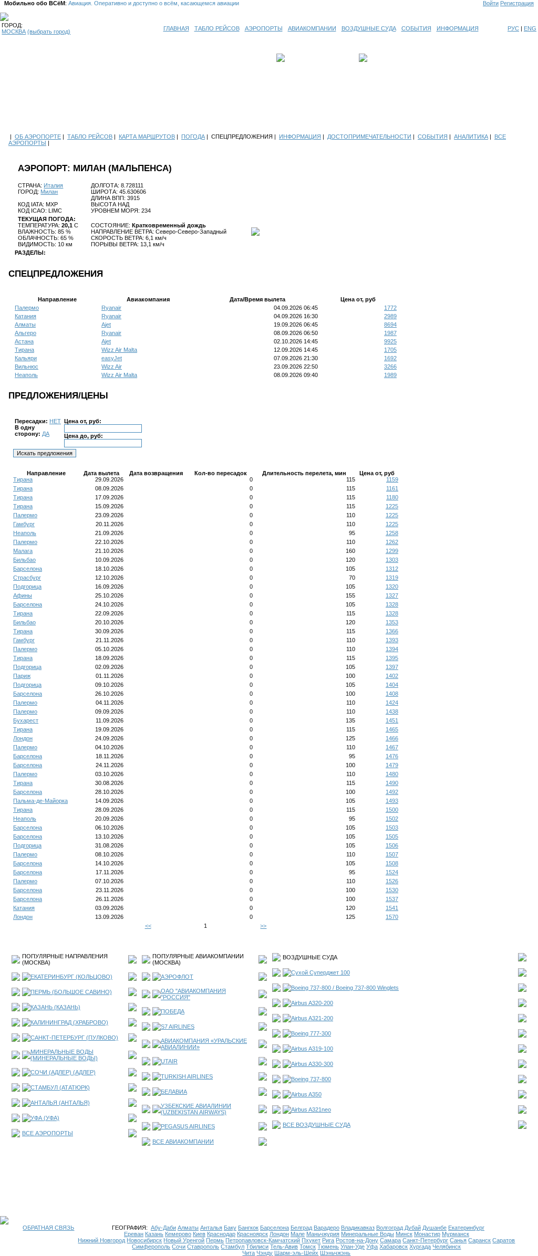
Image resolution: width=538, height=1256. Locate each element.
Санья (458, 1240)
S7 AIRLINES (177, 1026)
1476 (392, 756)
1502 (392, 818)
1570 (392, 917)
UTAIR (169, 1061)
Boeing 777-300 (311, 1033)
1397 (392, 667)
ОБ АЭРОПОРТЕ (38, 136)
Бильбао (24, 560)
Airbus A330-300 (312, 1064)
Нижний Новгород (101, 1240)
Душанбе (434, 1227)
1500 (392, 810)
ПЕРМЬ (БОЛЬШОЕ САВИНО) (71, 992)
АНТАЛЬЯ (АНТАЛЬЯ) (60, 1103)
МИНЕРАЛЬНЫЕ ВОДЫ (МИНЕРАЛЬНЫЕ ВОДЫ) (64, 1055)
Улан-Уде (352, 1246)
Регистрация (517, 3)
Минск (404, 1234)
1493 (392, 801)
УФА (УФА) (44, 1118)
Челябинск (446, 1246)
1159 (392, 479)
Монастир (427, 1234)
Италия (53, 185)
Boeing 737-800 (311, 1079)
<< (148, 926)
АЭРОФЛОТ (177, 977)
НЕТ (55, 421)
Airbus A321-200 (312, 1018)
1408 (392, 693)
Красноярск (252, 1234)
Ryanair (111, 308)
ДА (45, 434)
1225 (392, 506)
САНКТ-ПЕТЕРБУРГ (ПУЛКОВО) (74, 1037)
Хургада (420, 1246)
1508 (392, 863)
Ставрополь (203, 1246)
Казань (154, 1234)
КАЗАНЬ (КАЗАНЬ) (55, 1007)
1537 (392, 899)
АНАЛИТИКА (471, 136)
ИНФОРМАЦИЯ (458, 28)
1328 (392, 604)
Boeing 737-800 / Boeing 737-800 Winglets (345, 988)
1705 (390, 350)
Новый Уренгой (183, 1240)
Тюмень (328, 1246)
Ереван (133, 1234)
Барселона (27, 569)
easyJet (111, 358)
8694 (390, 324)
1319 (392, 577)
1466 (392, 738)
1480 (392, 774)
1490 (392, 783)
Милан (49, 192)
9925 (390, 341)
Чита (248, 1253)
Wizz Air (111, 366)
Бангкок (248, 1227)
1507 (392, 854)
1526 (392, 881)
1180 (392, 497)
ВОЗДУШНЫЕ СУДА (369, 28)
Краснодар (221, 1234)
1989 (390, 375)
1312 (392, 569)
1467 (392, 747)
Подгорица (27, 586)
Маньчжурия (322, 1234)
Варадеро (326, 1227)
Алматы (25, 324)
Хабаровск (393, 1246)
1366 (392, 631)
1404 (392, 685)
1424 (392, 702)
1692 (390, 358)
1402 (392, 676)
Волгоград (389, 1227)
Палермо (27, 308)
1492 (392, 792)
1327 (392, 595)
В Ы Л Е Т (301, 58)
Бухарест (25, 720)
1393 (392, 640)
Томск (307, 1246)
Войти (491, 3)
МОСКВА (14, 31)
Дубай (413, 1227)
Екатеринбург (466, 1227)
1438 (392, 711)
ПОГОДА (193, 136)
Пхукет (311, 1240)
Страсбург (27, 577)
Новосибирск (144, 1240)
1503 (392, 827)
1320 (392, 586)
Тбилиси (257, 1246)
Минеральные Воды (367, 1234)
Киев (199, 1234)
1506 (392, 845)
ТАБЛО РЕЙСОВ (217, 28)
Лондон (23, 738)
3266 (390, 366)
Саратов (503, 1240)
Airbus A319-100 (312, 1048)
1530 (392, 890)
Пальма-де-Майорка (40, 801)
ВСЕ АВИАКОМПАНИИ (183, 1141)
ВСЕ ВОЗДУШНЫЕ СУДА (316, 1125)
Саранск (479, 1240)
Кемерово (178, 1234)
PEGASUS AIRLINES (188, 1126)
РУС (513, 28)
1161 (392, 488)
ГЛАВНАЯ (176, 28)
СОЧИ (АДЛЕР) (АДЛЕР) (63, 1072)
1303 (392, 560)
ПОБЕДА (172, 1011)
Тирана (24, 350)
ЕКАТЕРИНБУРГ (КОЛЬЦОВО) (71, 977)
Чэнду (264, 1253)
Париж (21, 676)
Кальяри (26, 358)
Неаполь (26, 375)
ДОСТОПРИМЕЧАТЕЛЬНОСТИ (369, 136)
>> (263, 926)
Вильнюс (26, 366)
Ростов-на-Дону (357, 1240)
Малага (23, 551)
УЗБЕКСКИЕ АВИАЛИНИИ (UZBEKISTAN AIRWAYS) (196, 1109)
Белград (301, 1227)
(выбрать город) (48, 31)
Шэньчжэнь (335, 1253)
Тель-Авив (284, 1246)
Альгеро (25, 333)
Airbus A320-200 (312, 1003)
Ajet (106, 324)
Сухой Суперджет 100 (320, 972)
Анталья (211, 1227)
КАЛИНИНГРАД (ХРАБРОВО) (69, 1022)
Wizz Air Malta (119, 350)
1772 (390, 308)
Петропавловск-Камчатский (262, 1240)
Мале (298, 1234)
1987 (390, 333)
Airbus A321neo (311, 1109)
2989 (390, 316)
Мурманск (455, 1234)
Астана (24, 341)
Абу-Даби (163, 1227)
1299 (392, 551)
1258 (392, 533)
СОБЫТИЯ (416, 28)
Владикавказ (358, 1227)
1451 (392, 720)
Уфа (372, 1246)
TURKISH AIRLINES (187, 1076)
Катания (25, 316)
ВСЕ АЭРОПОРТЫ (47, 1133)
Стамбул (232, 1246)
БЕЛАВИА (174, 1091)
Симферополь (151, 1246)
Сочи (178, 1246)
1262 (392, 542)
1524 (392, 872)
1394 (392, 649)
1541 (392, 908)
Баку (230, 1227)
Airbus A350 (306, 1094)
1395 (392, 658)
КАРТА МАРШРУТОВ (147, 136)
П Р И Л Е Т (385, 58)
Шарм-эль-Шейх (296, 1253)
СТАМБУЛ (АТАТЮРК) (60, 1087)
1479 (392, 765)
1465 (392, 729)
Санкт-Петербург (425, 1240)
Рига (328, 1240)
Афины (22, 595)
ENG (530, 28)
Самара (390, 1240)
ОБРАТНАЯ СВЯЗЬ (48, 1227)
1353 (392, 622)
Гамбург (24, 524)
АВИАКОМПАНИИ (312, 28)
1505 (392, 836)
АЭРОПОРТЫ (264, 28)
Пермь (215, 1240)
